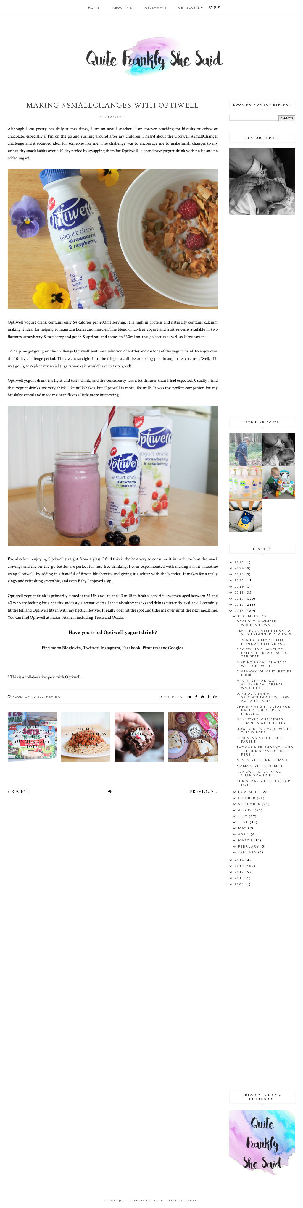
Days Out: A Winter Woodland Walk (257, 623)
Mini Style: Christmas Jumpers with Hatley (261, 721)
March (246, 840)
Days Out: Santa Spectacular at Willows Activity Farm (264, 697)
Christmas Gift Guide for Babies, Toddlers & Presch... (264, 710)
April (244, 834)
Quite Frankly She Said (140, 1200)
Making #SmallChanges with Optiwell (262, 663)
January (248, 852)
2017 (240, 598)
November (249, 791)
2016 (240, 604)
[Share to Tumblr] (208, 696)
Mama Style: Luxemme (260, 766)
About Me (122, 7)
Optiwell (130, 150)
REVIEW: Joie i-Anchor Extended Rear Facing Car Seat (262, 652)
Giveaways (156, 7)
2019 (240, 586)
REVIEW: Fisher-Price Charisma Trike (259, 773)
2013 (240, 866)
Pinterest (151, 648)
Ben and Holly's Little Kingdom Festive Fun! (262, 641)
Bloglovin (71, 648)
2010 (240, 878)
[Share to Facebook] (196, 696)
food (17, 696)
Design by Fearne (181, 1200)
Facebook (131, 648)
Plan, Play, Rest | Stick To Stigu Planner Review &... (266, 632)
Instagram (110, 648)
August (246, 810)
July (243, 816)
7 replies (172, 696)
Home (94, 7)
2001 (240, 884)
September (250, 804)
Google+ (176, 648)
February (249, 846)
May (243, 828)
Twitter (91, 648)
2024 (240, 568)
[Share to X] (190, 696)
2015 (240, 610)
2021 (240, 574)
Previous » (204, 791)
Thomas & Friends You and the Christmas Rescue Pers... (265, 751)
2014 (240, 860)
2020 (240, 580)
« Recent (19, 791)
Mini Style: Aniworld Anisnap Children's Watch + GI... (260, 684)
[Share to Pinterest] (202, 696)
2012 (240, 872)
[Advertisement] (266, 315)
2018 (240, 592)
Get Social (189, 7)
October (247, 798)
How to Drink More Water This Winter (264, 730)
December (249, 616)
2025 (240, 562)
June (244, 822)
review (53, 696)
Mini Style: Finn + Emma (262, 760)
